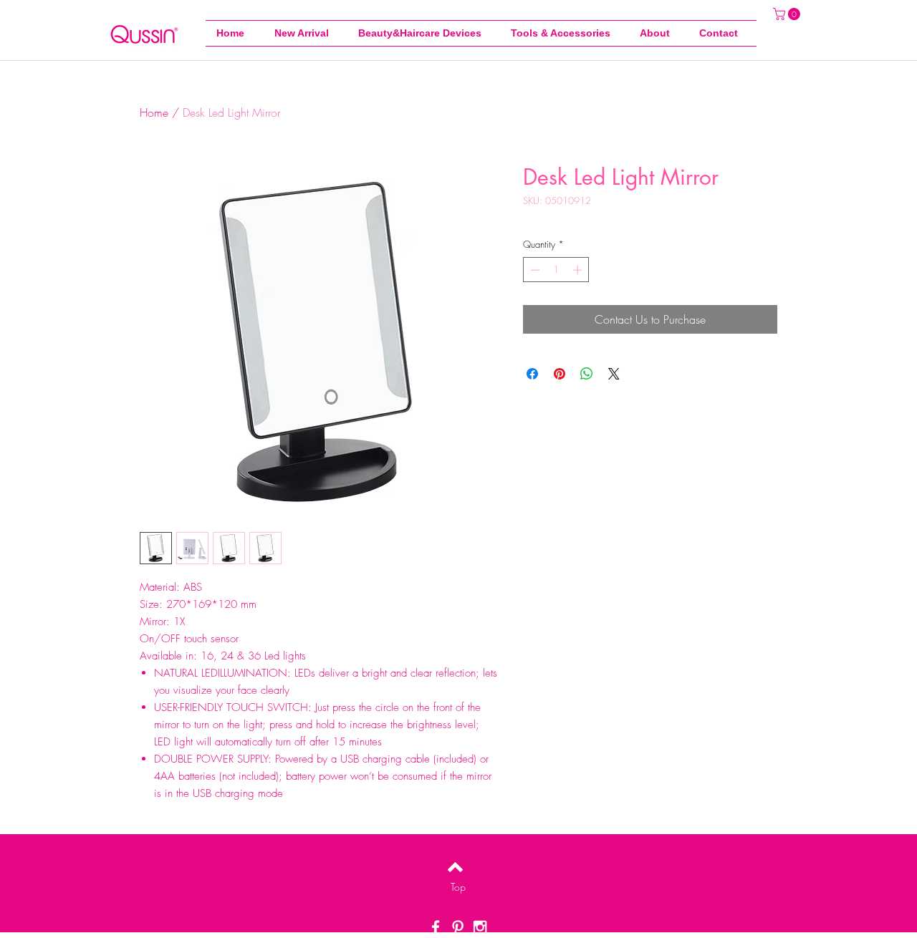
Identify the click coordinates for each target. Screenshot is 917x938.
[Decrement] (533, 270)
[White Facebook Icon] (435, 927)
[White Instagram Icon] (480, 927)
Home (154, 112)
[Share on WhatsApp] (586, 373)
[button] (564, 33)
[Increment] (578, 270)
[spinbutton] (556, 270)
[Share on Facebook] (532, 373)
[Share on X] (614, 373)
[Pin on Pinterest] (559, 373)
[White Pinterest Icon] (457, 927)
